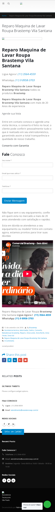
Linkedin (13, 424)
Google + (20, 360)
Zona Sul (10, 335)
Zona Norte (40, 333)
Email (25, 360)
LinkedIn (15, 360)
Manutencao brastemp (10, 333)
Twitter (9, 360)
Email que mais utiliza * (11, 173)
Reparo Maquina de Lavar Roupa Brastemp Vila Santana (25, 338)
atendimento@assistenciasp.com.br (24, 410)
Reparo (23, 333)
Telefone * (6, 186)
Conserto (38, 330)
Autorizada (24, 330)
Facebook (4, 360)
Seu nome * (7, 160)
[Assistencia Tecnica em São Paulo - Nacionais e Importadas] (27, 6)
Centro (31, 330)
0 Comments (9, 341)
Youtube (13, 480)
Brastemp (33, 327)
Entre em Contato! (13, 432)
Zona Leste (31, 333)
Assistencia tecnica (11, 330)
